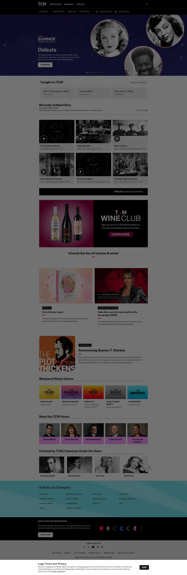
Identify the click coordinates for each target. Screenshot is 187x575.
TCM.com (50, 567)
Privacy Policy (70, 569)
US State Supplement (57, 571)
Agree (144, 567)
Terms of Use (83, 567)
